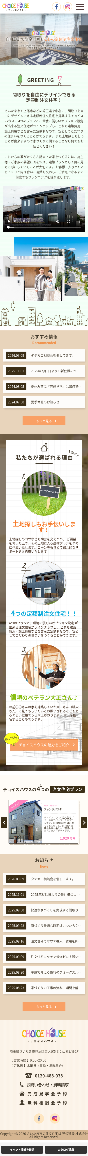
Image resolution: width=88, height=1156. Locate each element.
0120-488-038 (49, 1076)
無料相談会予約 (48, 1103)
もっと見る (44, 421)
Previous (4, 822)
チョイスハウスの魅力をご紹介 (44, 745)
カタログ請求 (66, 1149)
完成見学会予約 (48, 1094)
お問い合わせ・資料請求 (47, 1085)
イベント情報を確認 (22, 1149)
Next (84, 822)
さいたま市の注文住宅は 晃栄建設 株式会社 (57, 1133)
